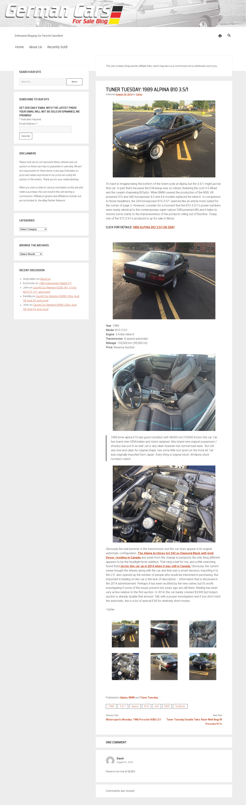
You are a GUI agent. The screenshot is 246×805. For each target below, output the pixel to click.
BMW (132, 697)
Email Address (28, 123)
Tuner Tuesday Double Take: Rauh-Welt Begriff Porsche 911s (194, 721)
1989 (111, 706)
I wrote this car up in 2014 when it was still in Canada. (155, 566)
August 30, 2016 (124, 94)
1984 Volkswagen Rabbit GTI (55, 283)
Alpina (124, 697)
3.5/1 (123, 706)
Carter (139, 94)
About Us (35, 47)
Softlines (180, 706)
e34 (157, 706)
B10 (146, 706)
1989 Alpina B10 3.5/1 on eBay (154, 227)
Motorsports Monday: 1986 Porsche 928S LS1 (133, 719)
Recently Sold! (57, 47)
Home (19, 47)
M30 (166, 706)
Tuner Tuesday (149, 697)
